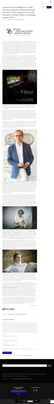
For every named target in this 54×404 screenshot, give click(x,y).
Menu (51, 1)
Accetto (30, 401)
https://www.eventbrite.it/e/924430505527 (9, 287)
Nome (3, 334)
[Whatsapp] (8, 309)
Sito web (4, 343)
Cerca (49, 365)
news (26, 314)
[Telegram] (10, 309)
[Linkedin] (12, 309)
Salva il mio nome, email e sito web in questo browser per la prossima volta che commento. (19, 350)
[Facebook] (3, 309)
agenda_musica (21, 314)
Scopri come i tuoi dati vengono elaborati (25, 355)
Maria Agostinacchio (20, 19)
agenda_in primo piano (13, 314)
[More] (14, 309)
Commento (5, 321)
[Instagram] (5, 309)
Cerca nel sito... (5, 363)
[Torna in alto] (49, 399)
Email (3, 338)
